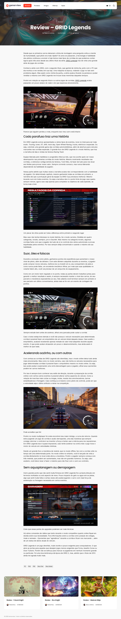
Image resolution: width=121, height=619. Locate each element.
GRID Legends (71, 61)
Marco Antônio (49, 33)
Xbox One (40, 566)
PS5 (34, 566)
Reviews (60, 22)
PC (25, 566)
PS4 (29, 566)
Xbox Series (49, 566)
